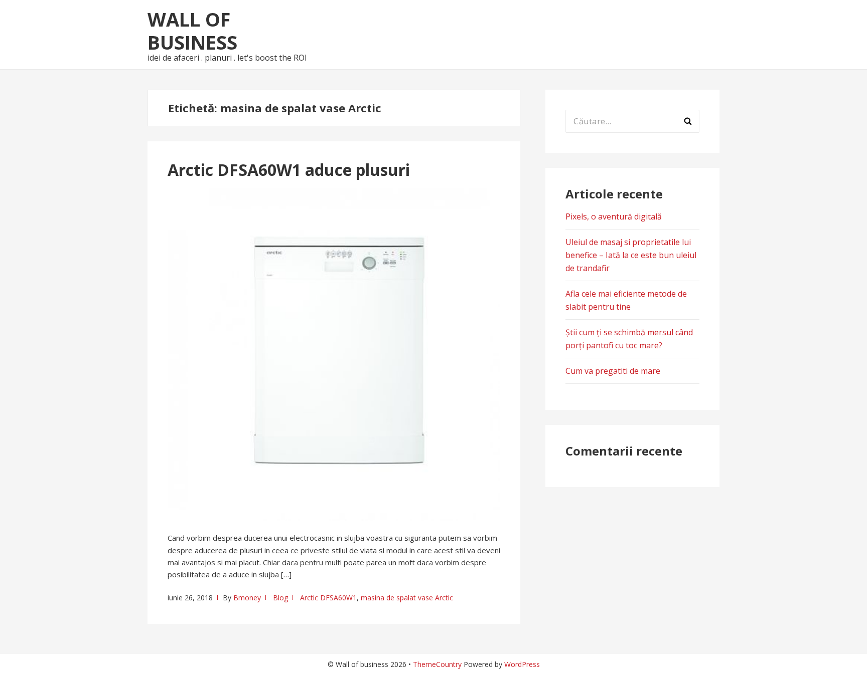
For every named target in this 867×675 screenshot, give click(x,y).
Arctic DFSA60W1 (328, 597)
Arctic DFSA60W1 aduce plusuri (289, 169)
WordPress (522, 664)
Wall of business (192, 30)
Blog (280, 597)
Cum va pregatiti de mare (612, 370)
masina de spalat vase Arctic (407, 597)
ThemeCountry (437, 664)
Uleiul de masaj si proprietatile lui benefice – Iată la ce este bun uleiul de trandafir (630, 255)
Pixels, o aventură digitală (613, 216)
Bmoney (247, 597)
